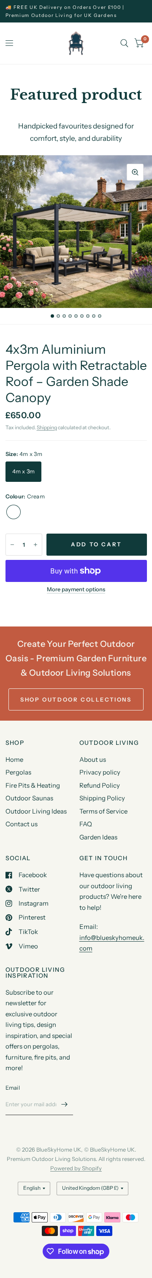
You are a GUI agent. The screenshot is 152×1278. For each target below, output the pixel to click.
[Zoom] (135, 172)
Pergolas (18, 772)
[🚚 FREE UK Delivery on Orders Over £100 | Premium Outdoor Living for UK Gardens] (76, 11)
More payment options (76, 589)
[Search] (124, 43)
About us (92, 759)
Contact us (21, 824)
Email (12, 1087)
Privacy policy (99, 772)
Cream (13, 512)
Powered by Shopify (76, 1168)
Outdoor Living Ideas (36, 811)
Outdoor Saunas (29, 798)
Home (14, 759)
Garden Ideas (98, 837)
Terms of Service (103, 811)
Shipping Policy (102, 798)
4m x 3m (23, 471)
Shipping (47, 427)
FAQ (85, 824)
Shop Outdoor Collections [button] (75, 699)
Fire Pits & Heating (32, 785)
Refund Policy (99, 785)
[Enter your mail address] (64, 1104)
